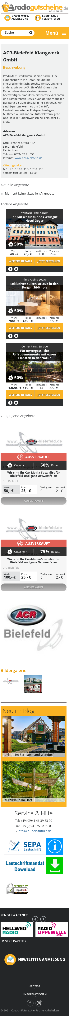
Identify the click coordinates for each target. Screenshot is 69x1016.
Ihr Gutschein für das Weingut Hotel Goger (35, 219)
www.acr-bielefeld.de (28, 158)
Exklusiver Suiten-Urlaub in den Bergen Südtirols (34, 285)
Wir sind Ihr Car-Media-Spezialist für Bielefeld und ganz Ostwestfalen (33, 474)
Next (43, 919)
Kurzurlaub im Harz (18, 800)
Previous (35, 919)
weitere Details (20, 261)
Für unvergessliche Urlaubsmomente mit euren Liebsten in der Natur (34, 354)
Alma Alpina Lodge (35, 279)
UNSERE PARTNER (13, 941)
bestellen (49, 261)
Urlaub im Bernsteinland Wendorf (28, 755)
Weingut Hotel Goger (34, 213)
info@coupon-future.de (35, 831)
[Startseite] (34, 7)
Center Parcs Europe (34, 346)
